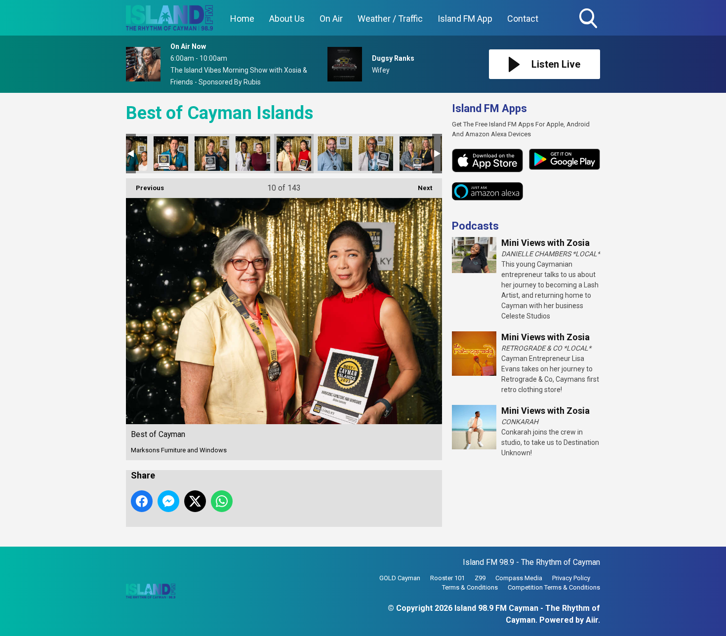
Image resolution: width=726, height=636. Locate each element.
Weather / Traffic (390, 18)
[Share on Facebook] (142, 501)
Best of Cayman (171, 153)
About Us (287, 18)
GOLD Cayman (399, 578)
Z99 (480, 578)
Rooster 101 (447, 578)
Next (420, 188)
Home (242, 18)
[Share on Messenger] (168, 501)
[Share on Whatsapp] (222, 501)
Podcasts (475, 226)
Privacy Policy (571, 578)
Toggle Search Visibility (589, 29)
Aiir (592, 620)
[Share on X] (195, 501)
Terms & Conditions (470, 587)
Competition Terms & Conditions (554, 587)
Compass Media (518, 578)
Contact (522, 18)
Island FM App (465, 18)
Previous (145, 188)
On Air (331, 18)
